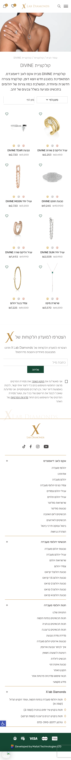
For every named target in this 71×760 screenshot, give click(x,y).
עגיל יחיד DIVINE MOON (19, 201)
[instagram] (37, 446)
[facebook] (31, 446)
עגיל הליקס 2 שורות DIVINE (52, 150)
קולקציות (39, 57)
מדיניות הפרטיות (19, 397)
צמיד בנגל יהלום (18, 303)
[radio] (57, 145)
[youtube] (46, 446)
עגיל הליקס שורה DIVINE (18, 252)
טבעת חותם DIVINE (52, 201)
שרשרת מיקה (52, 303)
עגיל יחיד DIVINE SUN (52, 252)
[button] (40, 114)
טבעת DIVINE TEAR (18, 150)
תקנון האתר (38, 381)
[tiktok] (23, 446)
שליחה (35, 369)
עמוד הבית (51, 57)
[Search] (59, 6)
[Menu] (66, 6)
